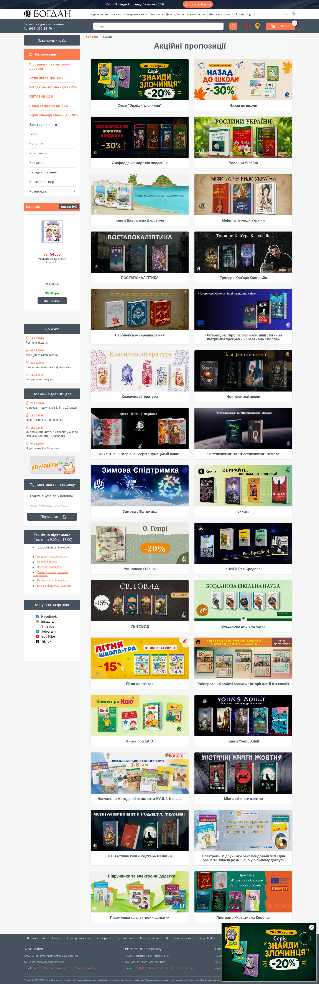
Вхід (286, 14)
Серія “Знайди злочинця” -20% (53, 115)
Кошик (284, 26)
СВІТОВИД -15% (41, 96)
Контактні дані (196, 14)
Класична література (140, 396)
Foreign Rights (245, 14)
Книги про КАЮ (139, 741)
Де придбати (175, 14)
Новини (116, 14)
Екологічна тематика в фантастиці (48, 367)
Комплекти (38, 153)
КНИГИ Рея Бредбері (243, 569)
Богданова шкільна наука (243, 626)
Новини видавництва (52, 393)
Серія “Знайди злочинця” (140, 105)
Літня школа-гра (139, 684)
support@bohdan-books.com (54, 547)
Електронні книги (135, 14)
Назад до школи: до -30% (48, 106)
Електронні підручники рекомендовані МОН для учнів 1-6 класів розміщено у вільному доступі (243, 858)
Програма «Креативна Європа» (243, 917)
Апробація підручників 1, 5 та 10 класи (51, 407)
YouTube (48, 636)
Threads (47, 626)
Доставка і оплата (221, 14)
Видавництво (99, 14)
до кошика (52, 301)
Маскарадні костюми (52, 259)
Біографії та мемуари (40, 379)
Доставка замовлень (49, 567)
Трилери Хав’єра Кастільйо (243, 278)
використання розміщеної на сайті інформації (178, 980)
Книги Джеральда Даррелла (140, 220)
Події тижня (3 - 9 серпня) (42, 448)
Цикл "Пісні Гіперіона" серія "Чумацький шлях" (140, 454)
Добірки (52, 328)
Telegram (48, 631)
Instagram (48, 621)
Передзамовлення (43, 172)
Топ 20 (34, 134)
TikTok (46, 641)
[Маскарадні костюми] (52, 235)
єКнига (243, 511)
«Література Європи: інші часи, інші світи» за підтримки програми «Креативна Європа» (243, 337)
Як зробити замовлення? (52, 556)
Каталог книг (45, 54)
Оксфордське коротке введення (140, 163)
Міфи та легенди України (243, 220)
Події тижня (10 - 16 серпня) (44, 419)
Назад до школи (243, 105)
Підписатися (50, 517)
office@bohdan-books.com (52, 968)
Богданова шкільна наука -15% (53, 87)
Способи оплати (47, 561)
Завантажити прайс (52, 40)
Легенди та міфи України (42, 355)
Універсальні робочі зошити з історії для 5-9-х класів (243, 684)
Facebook (49, 616)
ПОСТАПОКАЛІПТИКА (140, 278)
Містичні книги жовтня (243, 799)
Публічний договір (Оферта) (54, 585)
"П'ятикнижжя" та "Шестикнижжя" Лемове (243, 454)
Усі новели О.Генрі (140, 569)
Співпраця (156, 14)
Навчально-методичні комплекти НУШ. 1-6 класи (140, 799)
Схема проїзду (85, 968)
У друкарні (37, 162)
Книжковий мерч (42, 182)
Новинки (36, 143)
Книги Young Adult (243, 741)
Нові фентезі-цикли (243, 396)
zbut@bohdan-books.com (152, 968)
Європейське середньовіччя (139, 335)
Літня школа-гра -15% (46, 78)
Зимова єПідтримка (140, 511)
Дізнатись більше (198, 4)
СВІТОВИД (139, 626)
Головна (92, 37)
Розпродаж (38, 191)
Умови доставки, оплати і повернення (50, 574)
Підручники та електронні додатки (50, 66)
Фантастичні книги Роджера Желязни (139, 856)
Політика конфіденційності (53, 580)
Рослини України (37, 342)
